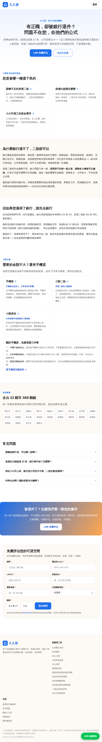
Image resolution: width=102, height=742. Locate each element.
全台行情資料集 (58, 693)
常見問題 (6, 708)
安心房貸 (56, 664)
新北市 (18, 411)
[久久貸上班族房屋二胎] (11, 4)
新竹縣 (7, 417)
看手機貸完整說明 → (16, 369)
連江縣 (71, 411)
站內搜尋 (56, 652)
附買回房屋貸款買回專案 (62, 672)
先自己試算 (63, 53)
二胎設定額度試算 (59, 689)
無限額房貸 (56, 668)
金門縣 (82, 411)
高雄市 (60, 411)
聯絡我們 (6, 717)
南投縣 (39, 417)
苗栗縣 (18, 417)
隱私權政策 (26, 613)
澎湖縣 (7, 423)
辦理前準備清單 (9, 704)
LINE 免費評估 (40, 52)
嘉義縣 (60, 417)
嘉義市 (39, 423)
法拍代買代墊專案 (59, 676)
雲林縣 (50, 417)
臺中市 (39, 411)
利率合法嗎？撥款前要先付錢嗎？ (22, 480)
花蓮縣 (92, 417)
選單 (95, 4)
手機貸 (10, 281)
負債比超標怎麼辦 (65, 88)
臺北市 (7, 411)
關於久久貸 (7, 712)
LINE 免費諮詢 (90, 736)
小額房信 (11, 313)
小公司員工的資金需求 (18, 113)
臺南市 (50, 411)
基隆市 (18, 423)
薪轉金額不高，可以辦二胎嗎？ (21, 452)
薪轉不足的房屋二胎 (17, 88)
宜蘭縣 (92, 411)
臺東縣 (82, 417)
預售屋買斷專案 (58, 681)
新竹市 (28, 423)
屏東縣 (71, 417)
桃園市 (28, 411)
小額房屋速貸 (57, 660)
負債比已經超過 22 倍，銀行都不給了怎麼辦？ (28, 461)
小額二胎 (60, 281)
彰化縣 (28, 417)
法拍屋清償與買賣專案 (61, 685)
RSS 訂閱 (56, 656)
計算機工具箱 (57, 647)
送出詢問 (43, 605)
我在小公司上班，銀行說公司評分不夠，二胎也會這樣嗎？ (34, 471)
